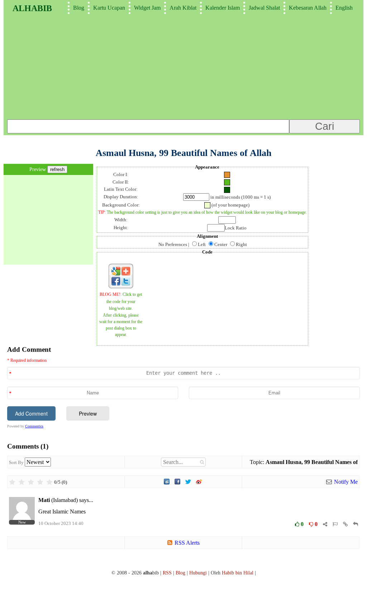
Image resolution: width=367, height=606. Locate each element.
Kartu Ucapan (109, 8)
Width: (121, 219)
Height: (121, 227)
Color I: (120, 174)
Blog (78, 8)
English (344, 8)
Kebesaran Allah (308, 8)
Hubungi (198, 573)
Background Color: (121, 205)
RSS (167, 573)
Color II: (121, 182)
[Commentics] (183, 456)
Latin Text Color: (121, 189)
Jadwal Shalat (264, 8)
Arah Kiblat (183, 8)
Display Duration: (121, 196)
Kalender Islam (222, 8)
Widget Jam (147, 8)
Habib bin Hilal (237, 573)
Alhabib (32, 8)
